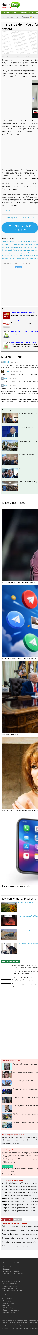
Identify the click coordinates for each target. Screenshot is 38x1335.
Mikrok (6, 362)
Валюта (4, 17)
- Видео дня (6, 1269)
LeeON (4, 1183)
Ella (5, 385)
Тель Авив (25, 17)
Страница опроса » (9, 1174)
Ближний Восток (27, 12)
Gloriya (4, 1198)
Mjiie (5, 378)
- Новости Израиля (9, 1267)
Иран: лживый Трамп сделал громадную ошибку (20, 250)
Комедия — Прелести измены (23, 977)
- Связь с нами (7, 1301)
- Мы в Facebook (8, 1303)
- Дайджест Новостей (10, 1271)
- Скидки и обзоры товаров (12, 1291)
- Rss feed (5, 1305)
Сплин (14, 986)
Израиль (6, 12)
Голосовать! (7, 1166)
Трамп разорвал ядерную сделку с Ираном (18, 253)
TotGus (6, 371)
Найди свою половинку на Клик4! (23, 312)
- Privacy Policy (7, 1308)
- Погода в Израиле (9, 1288)
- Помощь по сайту (9, 1312)
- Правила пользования (11, 1310)
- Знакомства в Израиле (11, 1281)
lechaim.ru (6, 210)
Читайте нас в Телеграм (21, 227)
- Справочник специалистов (12, 1274)
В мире (14, 12)
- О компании (7, 1298)
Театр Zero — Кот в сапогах (22, 974)
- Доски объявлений (9, 1284)
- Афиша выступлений (10, 1286)
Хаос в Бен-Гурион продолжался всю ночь (18, 1242)
